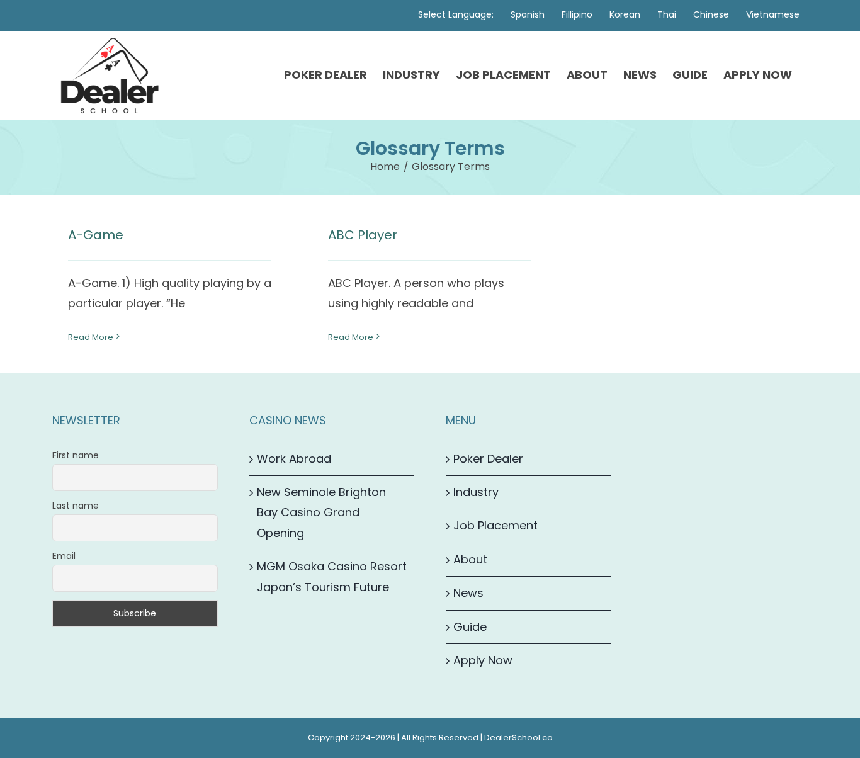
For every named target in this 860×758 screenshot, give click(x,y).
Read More (90, 337)
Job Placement (495, 525)
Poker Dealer (488, 459)
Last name (75, 505)
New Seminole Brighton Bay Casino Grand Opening (321, 512)
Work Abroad (294, 459)
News (468, 593)
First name (75, 455)
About (470, 559)
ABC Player (362, 235)
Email (64, 556)
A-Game (95, 235)
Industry (476, 492)
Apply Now (482, 660)
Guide (470, 627)
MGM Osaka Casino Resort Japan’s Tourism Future (332, 576)
